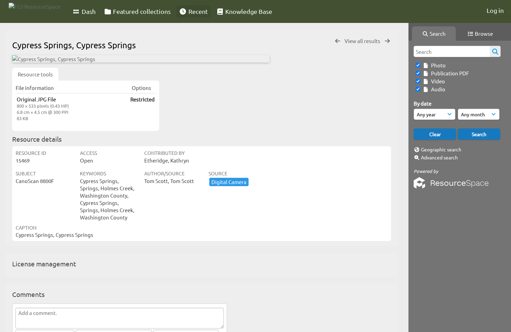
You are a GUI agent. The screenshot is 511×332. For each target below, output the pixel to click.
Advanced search (439, 157)
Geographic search (441, 149)
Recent (197, 11)
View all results (362, 41)
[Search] (495, 51)
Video (437, 81)
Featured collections (141, 11)
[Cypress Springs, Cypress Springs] (140, 59)
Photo (437, 65)
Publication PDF (449, 73)
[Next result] (387, 41)
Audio (437, 89)
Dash (88, 11)
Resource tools (35, 74)
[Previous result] (337, 41)
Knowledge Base (248, 11)
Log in (495, 10)
